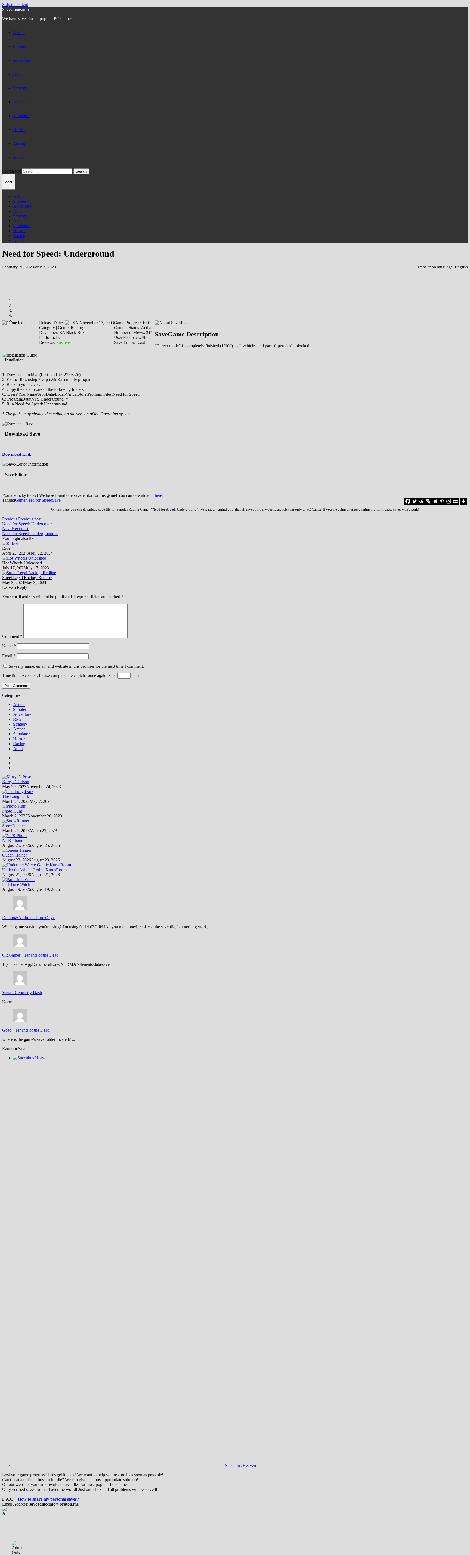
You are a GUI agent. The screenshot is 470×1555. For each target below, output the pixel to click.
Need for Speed (38, 500)
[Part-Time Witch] (18, 879)
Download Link (16, 454)
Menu (8, 182)
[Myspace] (455, 501)
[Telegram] (435, 501)
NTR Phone (12, 840)
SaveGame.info (15, 9)
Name (9, 646)
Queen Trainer (14, 855)
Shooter (19, 46)
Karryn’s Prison (15, 781)
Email (9, 656)
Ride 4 (8, 548)
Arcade (19, 101)
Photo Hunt (12, 811)
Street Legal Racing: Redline (27, 577)
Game (20, 500)
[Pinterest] (441, 501)
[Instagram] (448, 501)
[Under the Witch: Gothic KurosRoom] (36, 865)
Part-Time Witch (16, 884)
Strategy (20, 88)
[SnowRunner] (15, 821)
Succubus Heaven (240, 1465)
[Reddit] (421, 501)
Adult (18, 157)
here (158, 495)
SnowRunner (13, 825)
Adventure (22, 60)
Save (56, 500)
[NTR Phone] (14, 835)
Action (19, 32)
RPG (17, 74)
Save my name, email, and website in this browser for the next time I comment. (76, 666)
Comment (12, 636)
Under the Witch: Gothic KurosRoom (34, 869)
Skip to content (15, 4)
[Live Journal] (428, 501)
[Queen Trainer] (16, 850)
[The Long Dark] (17, 791)
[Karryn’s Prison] (17, 777)
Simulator (21, 115)
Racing (19, 143)
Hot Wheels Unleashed (22, 563)
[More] (463, 501)
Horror (19, 129)
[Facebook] (407, 501)
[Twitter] (414, 501)
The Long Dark (15, 796)
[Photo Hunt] (14, 806)
